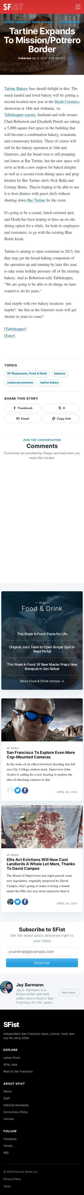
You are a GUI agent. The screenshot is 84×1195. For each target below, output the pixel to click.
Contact (8, 1119)
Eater (10, 335)
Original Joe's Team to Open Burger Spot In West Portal (42, 649)
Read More (68, 992)
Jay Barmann (69, 22)
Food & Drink (42, 608)
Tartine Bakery (16, 88)
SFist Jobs (10, 1064)
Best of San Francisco (18, 1071)
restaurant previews (20, 382)
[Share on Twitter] (17, 790)
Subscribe (42, 963)
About (7, 1091)
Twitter (8, 1145)
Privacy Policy (12, 1179)
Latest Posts (11, 1057)
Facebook (10, 1139)
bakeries (59, 373)
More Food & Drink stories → (42, 681)
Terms (7, 1186)
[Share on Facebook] (25, 790)
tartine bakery (49, 382)
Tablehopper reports (20, 114)
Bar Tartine (36, 200)
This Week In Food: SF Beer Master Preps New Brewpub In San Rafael (42, 666)
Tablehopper (15, 328)
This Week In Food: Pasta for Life (42, 634)
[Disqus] (42, 525)
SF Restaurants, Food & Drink (28, 22)
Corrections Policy (15, 1112)
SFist (11, 1024)
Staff (6, 1098)
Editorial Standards (16, 1105)
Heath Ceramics (66, 101)
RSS (6, 1152)
